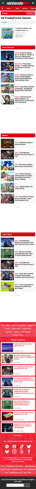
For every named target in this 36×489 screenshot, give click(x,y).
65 (12, 246)
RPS (29, 472)
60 (12, 59)
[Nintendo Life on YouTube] (14, 446)
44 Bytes (12, 459)
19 (12, 191)
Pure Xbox (19, 466)
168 (11, 158)
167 (11, 268)
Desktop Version (18, 335)
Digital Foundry (5, 469)
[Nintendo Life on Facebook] (29, 451)
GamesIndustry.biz (16, 472)
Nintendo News (17, 469)
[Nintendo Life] (18, 3)
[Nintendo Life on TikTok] (21, 446)
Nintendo (17, 32)
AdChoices (20, 459)
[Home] (2, 8)
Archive (16, 332)
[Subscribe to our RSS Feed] (7, 446)
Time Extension (30, 466)
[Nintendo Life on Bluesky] (7, 451)
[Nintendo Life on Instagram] (14, 451)
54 (12, 202)
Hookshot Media (11, 457)
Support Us (31, 325)
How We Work (21, 325)
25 (12, 81)
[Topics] (3, 3)
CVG (25, 472)
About (8, 325)
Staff (13, 325)
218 (11, 92)
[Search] (33, 3)
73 (12, 279)
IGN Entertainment (27, 457)
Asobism (23, 32)
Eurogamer (31, 469)
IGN (25, 469)
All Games (30, 13)
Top (3, 325)
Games (5, 13)
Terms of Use (27, 329)
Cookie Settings (26, 332)
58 (12, 103)
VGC (6, 472)
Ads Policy (9, 332)
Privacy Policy (16, 329)
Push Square (10, 466)
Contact (7, 329)
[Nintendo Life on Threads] (21, 451)
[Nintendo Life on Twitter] (29, 446)
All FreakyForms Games (16, 18)
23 (12, 70)
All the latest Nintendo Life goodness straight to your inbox (18, 480)
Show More (17, 435)
